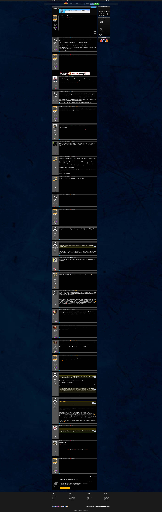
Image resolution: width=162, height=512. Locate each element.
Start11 (53, 497)
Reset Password (106, 499)
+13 (55, 349)
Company (88, 493)
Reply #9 (60, 176)
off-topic (95, 31)
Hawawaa (55, 20)
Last (95, 476)
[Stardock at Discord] (102, 41)
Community (62, 0)
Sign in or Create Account (65, 487)
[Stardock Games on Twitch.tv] (104, 39)
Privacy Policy (76, 510)
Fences (52, 498)
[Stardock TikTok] (104, 41)
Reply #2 (60, 54)
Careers (88, 498)
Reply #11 (60, 209)
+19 (55, 436)
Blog (68, 0)
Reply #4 (60, 91)
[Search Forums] (109, 0)
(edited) (77, 106)
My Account (105, 496)
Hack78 (55, 42)
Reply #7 (60, 141)
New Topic (93, 6)
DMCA (84, 510)
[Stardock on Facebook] (101, 39)
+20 (55, 134)
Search (58, 8)
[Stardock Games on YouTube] (103, 39)
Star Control (70, 499)
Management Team (89, 497)
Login (61, 8)
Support (71, 0)
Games (58, 0)
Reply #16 (60, 290)
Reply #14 (60, 257)
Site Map (86, 510)
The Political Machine (71, 500)
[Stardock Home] (52, 0)
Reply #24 (60, 440)
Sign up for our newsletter (90, 506)
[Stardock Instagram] (106, 39)
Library (82, 3)
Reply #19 (60, 340)
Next (94, 476)
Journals (77, 3)
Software (55, 0)
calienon (55, 403)
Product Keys (106, 498)
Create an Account (106, 497)
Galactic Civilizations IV (72, 497)
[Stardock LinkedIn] (105, 41)
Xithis (55, 199)
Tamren (55, 330)
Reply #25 (60, 458)
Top (95, 37)
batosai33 (55, 232)
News (65, 0)
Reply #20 (60, 355)
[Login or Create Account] (106, 0)
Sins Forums (72, 37)
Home (53, 13)
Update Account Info (107, 500)
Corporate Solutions (54, 496)
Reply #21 (60, 372)
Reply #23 (60, 425)
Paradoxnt (55, 314)
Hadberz (55, 262)
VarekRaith (55, 81)
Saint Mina (55, 129)
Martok (55, 345)
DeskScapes (53, 499)
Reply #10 (60, 194)
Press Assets (88, 500)
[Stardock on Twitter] (100, 39)
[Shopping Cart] (108, 0)
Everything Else (57, 13)
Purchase (96, 3)
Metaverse (87, 3)
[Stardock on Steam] (108, 39)
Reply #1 (60, 37)
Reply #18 (60, 325)
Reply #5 (60, 106)
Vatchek (55, 96)
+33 (55, 167)
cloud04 (55, 295)
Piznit (55, 146)
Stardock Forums (73, 257)
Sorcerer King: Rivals (71, 504)
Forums (88, 504)
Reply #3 (60, 76)
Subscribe (108, 506)
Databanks (72, 3)
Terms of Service (80, 510)
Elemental (70, 496)
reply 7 (66, 401)
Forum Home (55, 8)
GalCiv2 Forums (70, 17)
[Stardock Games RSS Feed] (107, 41)
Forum (92, 3)
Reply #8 (60, 156)
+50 (55, 383)
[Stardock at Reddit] (101, 41)
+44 (55, 152)
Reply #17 (60, 309)
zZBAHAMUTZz (55, 247)
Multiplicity (53, 500)
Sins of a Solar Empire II (72, 498)
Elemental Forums (73, 106)
